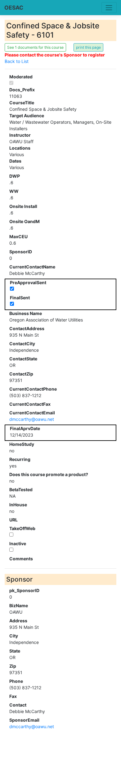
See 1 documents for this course (35, 47)
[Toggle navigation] (109, 7)
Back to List (17, 61)
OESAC (13, 7)
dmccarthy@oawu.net (31, 419)
